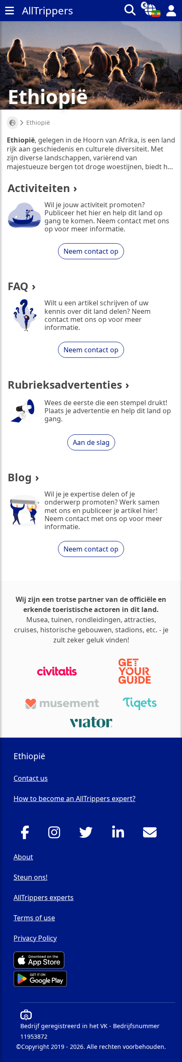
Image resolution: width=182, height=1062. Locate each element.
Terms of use (34, 917)
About (23, 857)
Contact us (31, 778)
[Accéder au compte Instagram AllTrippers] (56, 835)
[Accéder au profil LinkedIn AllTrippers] (120, 835)
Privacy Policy (35, 938)
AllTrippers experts (44, 897)
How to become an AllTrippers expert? (74, 798)
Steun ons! (30, 877)
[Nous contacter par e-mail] (152, 835)
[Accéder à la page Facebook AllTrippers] (27, 835)
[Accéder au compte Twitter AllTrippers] (88, 835)
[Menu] (9, 10)
